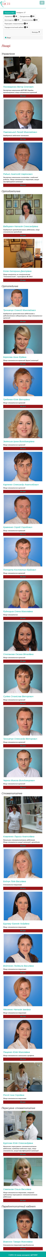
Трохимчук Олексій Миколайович (19, 310)
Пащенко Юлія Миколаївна (16, 1052)
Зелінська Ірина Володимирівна (18, 441)
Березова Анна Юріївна (14, 356)
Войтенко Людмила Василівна (18, 965)
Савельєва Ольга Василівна (17, 1189)
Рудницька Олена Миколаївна (18, 611)
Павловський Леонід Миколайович (20, 131)
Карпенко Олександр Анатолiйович (21, 484)
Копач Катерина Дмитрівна (17, 271)
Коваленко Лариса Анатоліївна (18, 836)
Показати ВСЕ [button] (9, 13)
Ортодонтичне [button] (26, 16)
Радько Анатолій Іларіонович (18, 173)
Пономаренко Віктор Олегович (18, 86)
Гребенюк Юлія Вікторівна (16, 399)
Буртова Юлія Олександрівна (18, 1142)
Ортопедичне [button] (10, 20)
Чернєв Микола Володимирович (19, 780)
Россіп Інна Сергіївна (13, 1094)
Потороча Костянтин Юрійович (19, 569)
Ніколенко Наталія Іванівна (17, 1009)
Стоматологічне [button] (28, 20)
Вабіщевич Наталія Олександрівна (20, 226)
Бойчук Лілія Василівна (14, 881)
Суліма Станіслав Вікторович (18, 696)
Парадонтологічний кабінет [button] (14, 27)
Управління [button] (9, 16)
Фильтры (35, 32)
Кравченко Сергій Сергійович (17, 527)
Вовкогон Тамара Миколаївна (18, 1241)
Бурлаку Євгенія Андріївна (16, 923)
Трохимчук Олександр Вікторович (20, 738)
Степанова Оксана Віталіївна (18, 654)
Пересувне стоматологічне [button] (14, 23)
